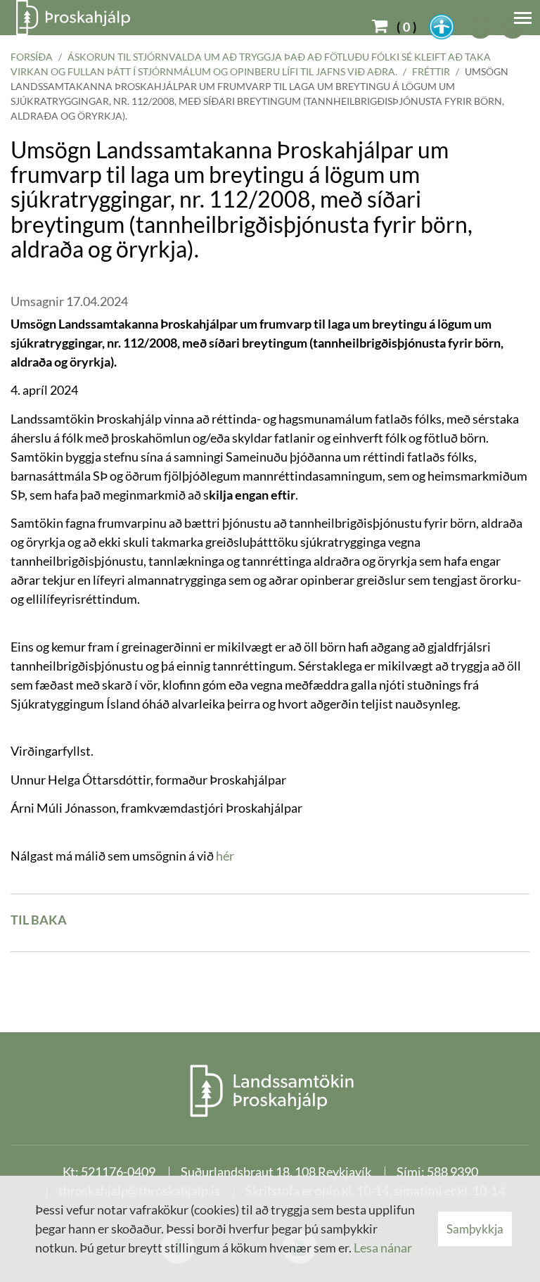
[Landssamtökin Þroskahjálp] (270, 1090)
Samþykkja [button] (474, 1228)
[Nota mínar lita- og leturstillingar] (441, 26)
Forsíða (32, 57)
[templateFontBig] (481, 26)
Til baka (39, 919)
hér (225, 855)
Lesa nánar (383, 1247)
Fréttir (431, 71)
